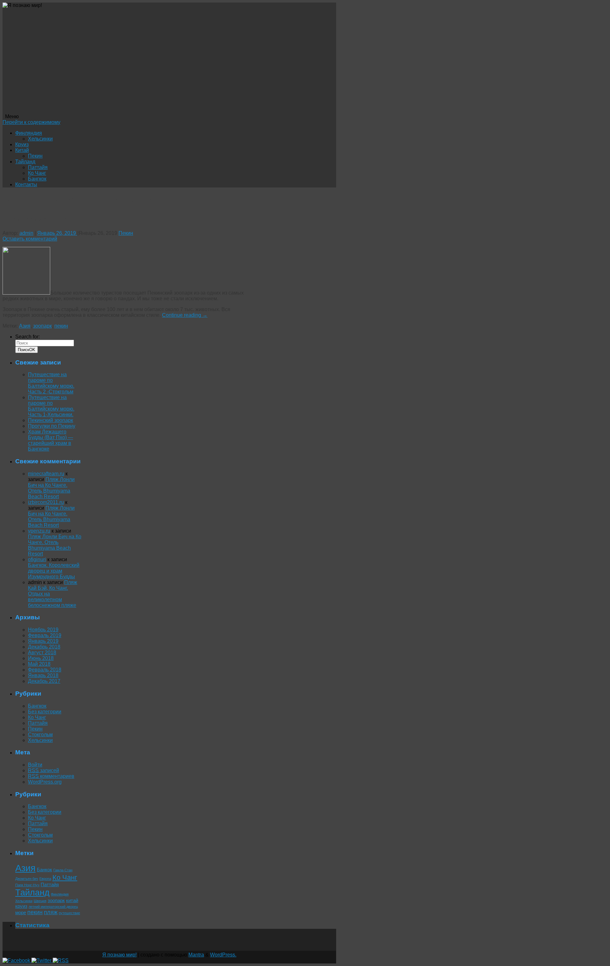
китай (72, 900)
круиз (21, 906)
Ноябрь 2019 (43, 629)
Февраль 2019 (44, 635)
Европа (45, 879)
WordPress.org (45, 782)
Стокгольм (40, 734)
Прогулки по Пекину (51, 426)
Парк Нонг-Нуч (27, 885)
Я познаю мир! (119, 954)
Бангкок (37, 178)
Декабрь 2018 (44, 647)
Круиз (22, 144)
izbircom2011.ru (46, 502)
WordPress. (223, 954)
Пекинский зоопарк (37, 218)
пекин (61, 326)
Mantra (196, 954)
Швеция (40, 901)
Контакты (26, 184)
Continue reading (184, 315)
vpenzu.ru (39, 531)
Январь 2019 (43, 641)
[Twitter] (42, 960)
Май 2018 (39, 664)
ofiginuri (37, 559)
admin (26, 233)
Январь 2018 (43, 675)
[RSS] (61, 960)
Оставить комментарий (30, 239)
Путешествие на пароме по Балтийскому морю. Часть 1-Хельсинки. (51, 406)
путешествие (69, 913)
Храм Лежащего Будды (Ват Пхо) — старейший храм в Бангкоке (50, 440)
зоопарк (42, 326)
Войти (35, 764)
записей (43, 770)
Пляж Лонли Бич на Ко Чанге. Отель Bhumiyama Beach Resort (51, 488)
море (20, 912)
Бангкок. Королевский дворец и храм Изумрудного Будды (53, 570)
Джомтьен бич (26, 879)
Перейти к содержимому (31, 122)
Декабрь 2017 (44, 681)
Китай (22, 150)
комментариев (51, 776)
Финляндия (28, 133)
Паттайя (38, 167)
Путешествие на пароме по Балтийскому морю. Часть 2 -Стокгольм (51, 383)
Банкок (44, 869)
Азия (24, 326)
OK (26, 349)
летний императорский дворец (53, 906)
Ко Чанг (37, 173)
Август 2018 (42, 652)
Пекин (35, 156)
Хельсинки (40, 138)
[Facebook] (17, 960)
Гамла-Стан (62, 870)
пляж (51, 912)
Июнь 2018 (41, 658)
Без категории (44, 711)
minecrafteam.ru (46, 473)
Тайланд (25, 161)
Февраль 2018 (44, 669)
